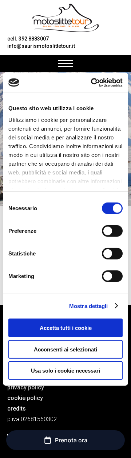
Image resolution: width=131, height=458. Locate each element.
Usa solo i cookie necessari (65, 370)
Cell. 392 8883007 (28, 39)
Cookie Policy (25, 398)
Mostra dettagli (88, 306)
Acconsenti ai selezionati (65, 349)
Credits (16, 408)
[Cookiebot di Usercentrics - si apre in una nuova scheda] (92, 82)
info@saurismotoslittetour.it (41, 46)
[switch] (112, 231)
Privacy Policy (25, 387)
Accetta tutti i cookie (66, 328)
